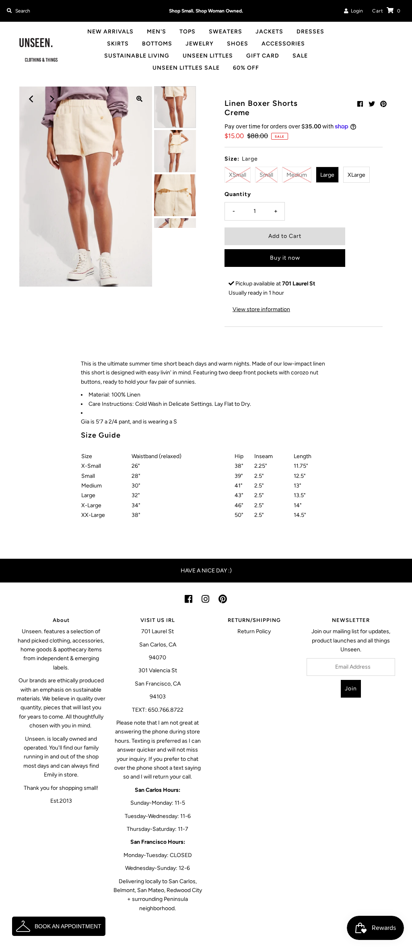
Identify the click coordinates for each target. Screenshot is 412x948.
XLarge (356, 174)
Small (266, 174)
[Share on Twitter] (372, 104)
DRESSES (310, 31)
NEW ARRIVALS (110, 31)
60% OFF (246, 67)
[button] (58, 926)
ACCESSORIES (283, 43)
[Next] (51, 99)
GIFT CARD (262, 55)
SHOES (237, 43)
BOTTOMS (157, 43)
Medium (296, 174)
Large (327, 174)
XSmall (237, 174)
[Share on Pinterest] (383, 104)
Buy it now (285, 257)
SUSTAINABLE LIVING (136, 55)
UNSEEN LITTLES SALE (186, 67)
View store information (261, 309)
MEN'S (156, 31)
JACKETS (269, 31)
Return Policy (254, 631)
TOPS (187, 31)
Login (355, 11)
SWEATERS (225, 31)
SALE (300, 55)
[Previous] (32, 99)
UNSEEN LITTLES (208, 55)
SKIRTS (118, 43)
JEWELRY (199, 43)
